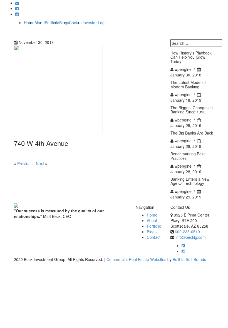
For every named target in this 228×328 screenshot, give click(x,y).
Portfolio (52, 22)
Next (40, 163)
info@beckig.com (190, 237)
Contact (76, 22)
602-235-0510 (187, 231)
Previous (25, 163)
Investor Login (95, 22)
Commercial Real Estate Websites (136, 259)
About (152, 220)
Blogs (152, 231)
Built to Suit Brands (189, 259)
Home (29, 22)
